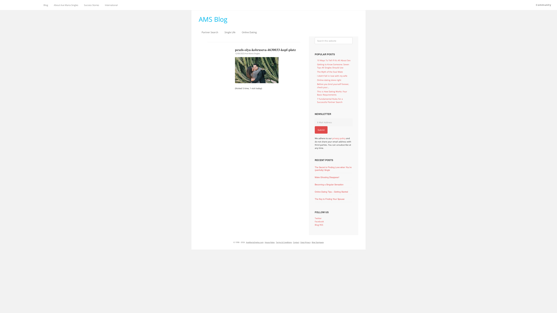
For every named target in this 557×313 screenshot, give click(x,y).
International (111, 5)
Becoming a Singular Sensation (329, 184)
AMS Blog (213, 19)
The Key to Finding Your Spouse (329, 199)
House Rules (270, 242)
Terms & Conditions (284, 242)
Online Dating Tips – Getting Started (331, 191)
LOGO (20, 5)
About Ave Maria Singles (66, 5)
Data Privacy (305, 242)
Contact (296, 242)
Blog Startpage (318, 242)
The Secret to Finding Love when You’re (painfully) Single (333, 168)
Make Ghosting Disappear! (327, 177)
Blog (46, 5)
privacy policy (339, 138)
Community (543, 5)
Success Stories (91, 5)
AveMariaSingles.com (255, 242)
